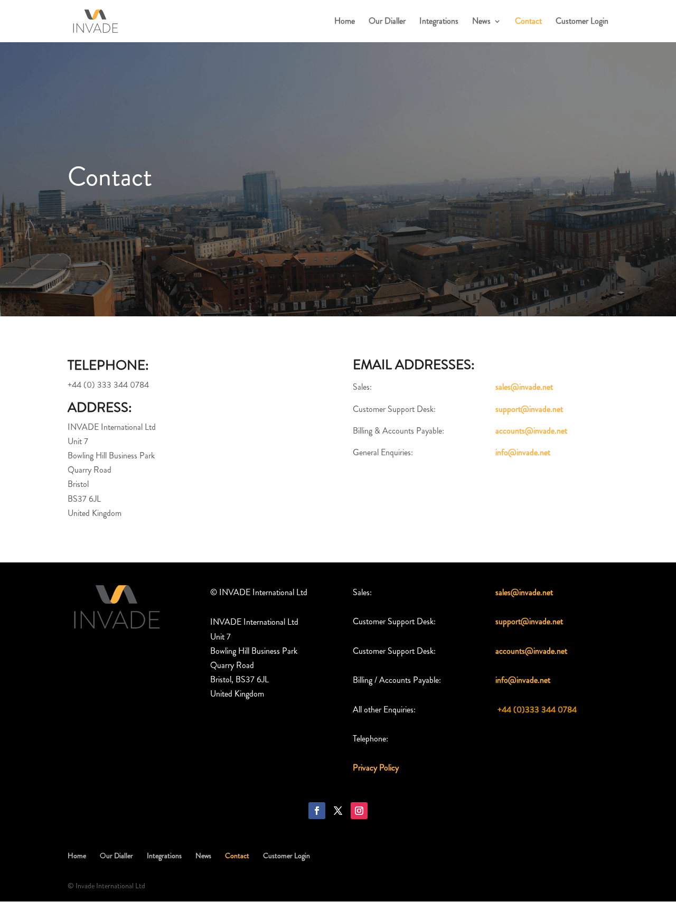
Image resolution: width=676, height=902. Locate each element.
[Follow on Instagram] (359, 810)
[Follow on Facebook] (316, 810)
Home (344, 22)
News (481, 22)
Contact (528, 22)
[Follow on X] (338, 810)
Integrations (438, 22)
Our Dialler (387, 22)
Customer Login (582, 22)
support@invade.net (529, 409)
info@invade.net (522, 452)
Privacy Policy (376, 768)
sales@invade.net (524, 387)
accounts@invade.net (531, 431)
